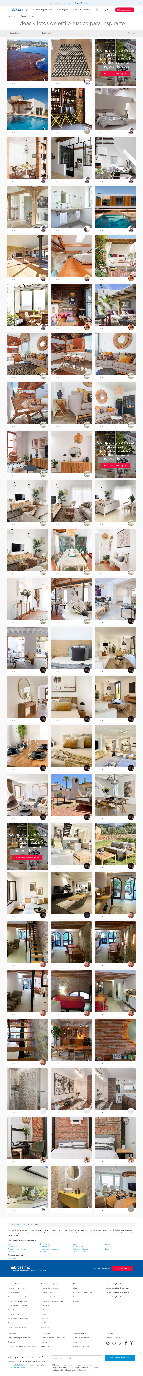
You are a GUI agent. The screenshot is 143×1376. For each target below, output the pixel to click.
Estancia (13, 33)
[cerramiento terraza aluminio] (27, 305)
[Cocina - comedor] (115, 991)
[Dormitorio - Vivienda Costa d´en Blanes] (71, 648)
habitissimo (12, 16)
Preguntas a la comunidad (82, 1292)
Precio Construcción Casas (17, 1301)
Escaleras (44, 1252)
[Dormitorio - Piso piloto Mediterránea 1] (71, 697)
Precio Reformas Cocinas (16, 1314)
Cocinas (76, 1244)
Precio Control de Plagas (17, 1327)
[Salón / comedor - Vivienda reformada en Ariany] (27, 648)
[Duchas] (27, 1089)
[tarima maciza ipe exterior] (27, 60)
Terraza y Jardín (79, 1247)
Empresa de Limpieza (48, 1292)
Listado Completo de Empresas (117, 1292)
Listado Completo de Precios (116, 1284)
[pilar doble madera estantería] (27, 158)
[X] (120, 1343)
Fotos (75, 1297)
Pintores (43, 1314)
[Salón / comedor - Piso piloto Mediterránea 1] (115, 697)
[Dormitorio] (71, 256)
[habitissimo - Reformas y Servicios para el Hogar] (18, 10)
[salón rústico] (27, 207)
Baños (107, 1244)
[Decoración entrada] (115, 550)
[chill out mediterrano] (115, 305)
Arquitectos (45, 1327)
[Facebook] (114, 1343)
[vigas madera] (115, 158)
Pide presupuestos (124, 10)
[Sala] (27, 991)
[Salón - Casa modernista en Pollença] (27, 795)
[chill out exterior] (115, 256)
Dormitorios (45, 1244)
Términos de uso (19, 1368)
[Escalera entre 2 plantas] (27, 1040)
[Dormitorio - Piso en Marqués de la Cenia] (71, 746)
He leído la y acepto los (27, 1366)
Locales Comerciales (16, 1247)
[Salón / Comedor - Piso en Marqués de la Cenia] (115, 746)
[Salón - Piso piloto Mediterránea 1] (115, 648)
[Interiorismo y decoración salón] (115, 1187)
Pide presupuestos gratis (115, 74)
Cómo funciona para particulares (19, 1338)
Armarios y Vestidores (17, 1249)
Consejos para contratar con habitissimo (22, 1346)
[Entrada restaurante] (71, 109)
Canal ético (77, 1342)
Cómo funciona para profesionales (53, 1338)
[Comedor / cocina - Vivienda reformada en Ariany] (115, 599)
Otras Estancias (79, 1252)
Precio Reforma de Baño (16, 1288)
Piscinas (11, 1252)
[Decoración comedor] (71, 550)
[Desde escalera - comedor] (115, 942)
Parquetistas (45, 1305)
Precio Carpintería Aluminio (18, 1318)
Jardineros (44, 1310)
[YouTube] (126, 1343)
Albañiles (44, 1323)
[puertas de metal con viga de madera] (71, 158)
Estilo (44, 33)
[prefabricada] (115, 207)
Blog (75, 1288)
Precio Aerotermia (14, 1292)
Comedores (45, 1247)
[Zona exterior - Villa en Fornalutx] (115, 844)
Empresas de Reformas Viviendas (52, 1301)
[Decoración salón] (27, 501)
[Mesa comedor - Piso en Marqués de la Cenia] (27, 746)
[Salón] (115, 1089)
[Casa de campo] (27, 109)
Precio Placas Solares (15, 1310)
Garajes (108, 1249)
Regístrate (11, 1342)
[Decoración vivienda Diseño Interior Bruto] (27, 354)
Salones (11, 1244)
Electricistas (45, 1318)
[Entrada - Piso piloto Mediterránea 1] (27, 697)
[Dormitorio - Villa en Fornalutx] (27, 893)
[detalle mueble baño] (71, 1187)
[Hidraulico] (71, 60)
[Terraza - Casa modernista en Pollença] (71, 795)
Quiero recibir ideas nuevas (120, 1358)
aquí (84, 1370)
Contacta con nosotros (114, 1338)
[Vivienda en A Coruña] (71, 1040)
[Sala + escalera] (27, 942)
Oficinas (108, 1247)
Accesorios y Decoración (50, 1249)
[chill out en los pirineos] (71, 305)
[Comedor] (71, 942)
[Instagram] (108, 1343)
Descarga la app (46, 1346)
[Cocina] (115, 893)
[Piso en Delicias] (27, 1138)
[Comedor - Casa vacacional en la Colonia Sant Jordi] (115, 795)
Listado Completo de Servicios (117, 1288)
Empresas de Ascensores (49, 1288)
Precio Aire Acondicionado (17, 1305)
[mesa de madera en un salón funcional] (71, 893)
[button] (10, 83)
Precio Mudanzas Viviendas (17, 1297)
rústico (13, 1259)
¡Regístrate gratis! (81, 3)
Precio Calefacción (14, 1323)
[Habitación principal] (71, 991)
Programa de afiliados (81, 1346)
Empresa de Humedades (49, 1297)
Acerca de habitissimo (81, 1338)
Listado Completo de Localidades (118, 1297)
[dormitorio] (115, 109)
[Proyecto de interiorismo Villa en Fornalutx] (71, 844)
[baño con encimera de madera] (71, 207)
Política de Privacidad (28, 1365)
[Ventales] (27, 256)
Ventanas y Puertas (80, 1249)
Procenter (76, 1301)
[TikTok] (131, 1343)
